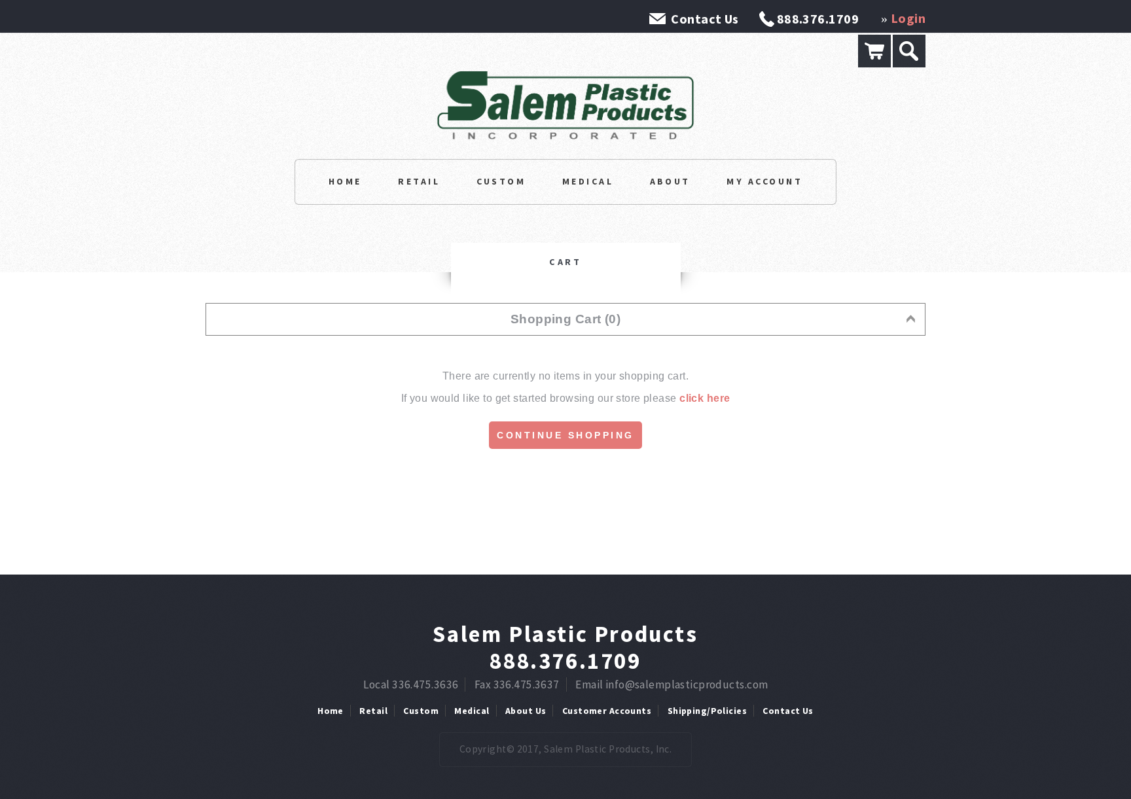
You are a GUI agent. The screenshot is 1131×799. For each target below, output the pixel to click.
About (670, 181)
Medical (587, 181)
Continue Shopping (565, 435)
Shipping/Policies (707, 711)
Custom (501, 181)
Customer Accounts (606, 711)
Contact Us (704, 18)
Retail (419, 181)
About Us (525, 711)
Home (345, 181)
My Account (764, 181)
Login (908, 18)
